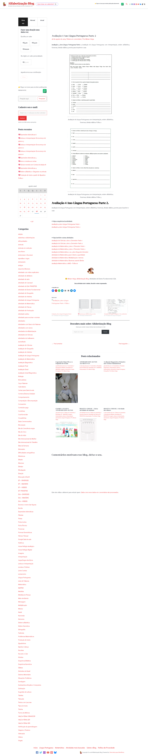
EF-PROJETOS (23, 491)
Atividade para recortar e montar (29, 317)
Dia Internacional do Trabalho (27, 442)
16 (45, 203)
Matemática (22, 584)
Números (21, 619)
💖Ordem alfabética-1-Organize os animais (32, 172)
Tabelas (20, 695)
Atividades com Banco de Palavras (29, 324)
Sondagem (21, 682)
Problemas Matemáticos (26, 636)
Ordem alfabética (24, 623)
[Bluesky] (140, 4)
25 (24, 211)
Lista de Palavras (23, 581)
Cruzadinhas (22, 418)
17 (20, 207)
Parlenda (21, 633)
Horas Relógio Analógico (26, 546)
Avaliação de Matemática (26, 359)
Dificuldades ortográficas (26, 453)
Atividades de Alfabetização (27, 331)
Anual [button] (42, 20)
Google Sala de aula (24, 539)
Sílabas (20, 668)
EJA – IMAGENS (23, 498)
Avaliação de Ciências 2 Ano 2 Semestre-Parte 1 (67, 241)
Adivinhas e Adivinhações (26, 238)
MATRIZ (21, 588)
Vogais (20, 741)
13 (32, 203)
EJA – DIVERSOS (23, 494)
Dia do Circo (22, 432)
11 (24, 203)
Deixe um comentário (74, 39)
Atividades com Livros (25, 328)
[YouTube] (138, 4)
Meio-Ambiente (23, 598)
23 (45, 207)
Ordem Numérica (24, 626)
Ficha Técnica (22, 526)
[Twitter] (40, 752)
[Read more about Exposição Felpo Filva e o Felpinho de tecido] (67, 388)
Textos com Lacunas (24, 702)
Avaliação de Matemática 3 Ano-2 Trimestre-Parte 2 (68, 249)
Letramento (22, 574)
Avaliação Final (23, 366)
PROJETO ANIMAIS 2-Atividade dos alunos (114, 409)
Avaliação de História (25, 352)
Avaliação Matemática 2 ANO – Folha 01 (65, 263)
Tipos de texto (23, 706)
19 (28, 207)
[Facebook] (132, 4)
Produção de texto (24, 640)
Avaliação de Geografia (25, 349)
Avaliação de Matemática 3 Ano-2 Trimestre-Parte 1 (68, 246)
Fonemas (21, 529)
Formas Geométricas (25, 532)
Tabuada (21, 699)
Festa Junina (22, 522)
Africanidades (22, 241)
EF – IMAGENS (23, 484)
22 (41, 207)
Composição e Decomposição (27, 401)
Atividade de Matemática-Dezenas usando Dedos (68, 261)
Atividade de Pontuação (26, 310)
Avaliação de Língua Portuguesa (28, 356)
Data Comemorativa (25, 421)
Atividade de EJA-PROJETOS (27, 286)
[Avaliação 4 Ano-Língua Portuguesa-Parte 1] (64, 306)
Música (20, 609)
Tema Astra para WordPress (117, 752)
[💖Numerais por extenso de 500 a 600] (90, 306)
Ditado (20, 460)
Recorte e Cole (23, 654)
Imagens (21, 553)
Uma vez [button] (23, 21)
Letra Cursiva (22, 571)
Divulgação (22, 470)
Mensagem (22, 602)
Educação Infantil (24, 477)
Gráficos (21, 543)
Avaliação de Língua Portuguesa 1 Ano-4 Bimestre (115, 314)
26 (28, 211)
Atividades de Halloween (26, 338)
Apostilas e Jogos (23, 258)
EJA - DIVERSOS (97, 367)
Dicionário (21, 449)
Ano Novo (21, 252)
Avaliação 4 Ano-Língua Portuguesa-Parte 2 (66, 227)
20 (32, 207)
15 (40, 203)
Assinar (22, 118)
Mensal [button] (32, 20)
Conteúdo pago (23, 408)
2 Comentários (115, 366)
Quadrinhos (22, 643)
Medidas (21, 591)
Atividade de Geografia (25, 293)
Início (36, 748)
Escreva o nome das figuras (27, 505)
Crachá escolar (23, 415)
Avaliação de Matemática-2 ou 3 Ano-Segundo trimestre (70, 252)
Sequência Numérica (25, 664)
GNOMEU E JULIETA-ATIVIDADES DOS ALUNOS (64, 409)
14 (36, 203)
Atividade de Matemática (26, 304)
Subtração (21, 688)
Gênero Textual (23, 536)
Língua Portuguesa (24, 578)
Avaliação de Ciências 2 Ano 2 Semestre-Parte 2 (67, 243)
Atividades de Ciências (25, 335)
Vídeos (20, 737)
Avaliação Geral (23, 369)
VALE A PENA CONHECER (26, 716)
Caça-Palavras (22, 383)
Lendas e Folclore (24, 567)
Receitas (21, 650)
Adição (20, 234)
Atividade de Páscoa (24, 307)
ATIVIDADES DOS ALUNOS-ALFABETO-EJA (89, 363)
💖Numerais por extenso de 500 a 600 (87, 314)
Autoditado (22, 342)
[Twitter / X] (144, 4)
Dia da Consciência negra (26, 428)
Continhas (21, 411)
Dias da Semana (23, 446)
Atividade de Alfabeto (25, 276)
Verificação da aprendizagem (27, 727)
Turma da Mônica (24, 713)
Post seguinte (124, 344)
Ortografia (21, 630)
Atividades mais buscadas (75, 748)
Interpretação (22, 557)
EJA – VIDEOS (22, 501)
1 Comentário (70, 366)
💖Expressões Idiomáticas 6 (27, 135)
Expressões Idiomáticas (25, 512)
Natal (20, 612)
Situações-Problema (24, 678)
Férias (20, 519)
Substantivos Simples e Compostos (29, 685)
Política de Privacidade (106, 748)
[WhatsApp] (130, 4)
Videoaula (21, 734)
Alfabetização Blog (21, 3)
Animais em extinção (25, 248)
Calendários (22, 387)
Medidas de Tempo (24, 595)
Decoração (21, 425)
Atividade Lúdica (23, 314)
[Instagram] (134, 4)
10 (20, 203)
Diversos (21, 463)
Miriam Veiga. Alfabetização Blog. (78, 279)
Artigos (20, 265)
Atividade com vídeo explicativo (28, 272)
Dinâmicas (21, 456)
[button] (47, 4)
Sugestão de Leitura (24, 692)
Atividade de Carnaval (25, 283)
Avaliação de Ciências (25, 345)
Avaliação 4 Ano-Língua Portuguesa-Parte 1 (66, 224)
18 (24, 207)
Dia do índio (22, 435)
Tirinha (20, 709)
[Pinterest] (136, 4)
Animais (20, 245)
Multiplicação (22, 605)
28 (37, 211)
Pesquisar (42, 99)
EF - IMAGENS (64, 414)
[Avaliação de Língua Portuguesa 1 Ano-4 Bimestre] (116, 306)
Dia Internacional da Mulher (27, 439)
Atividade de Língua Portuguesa (28, 300)
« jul (32, 221)
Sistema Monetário (24, 675)
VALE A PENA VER (24, 723)
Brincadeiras (22, 380)
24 (20, 211)
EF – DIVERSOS (23, 480)
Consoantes (22, 404)
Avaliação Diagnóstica (25, 363)
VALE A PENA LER (24, 720)
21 (36, 207)
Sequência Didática (24, 661)
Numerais (21, 616)
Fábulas (20, 515)
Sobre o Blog (91, 748)
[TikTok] (142, 4)
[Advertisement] (91, 23)
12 (28, 203)
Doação (20, 473)
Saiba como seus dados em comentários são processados (99, 492)
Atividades (21, 321)
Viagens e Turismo (24, 730)
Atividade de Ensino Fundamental (29, 290)
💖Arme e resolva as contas (27, 161)
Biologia (20, 376)
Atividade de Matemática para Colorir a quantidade (68, 255)
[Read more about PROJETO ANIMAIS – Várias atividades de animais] (88, 430)
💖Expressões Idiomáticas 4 (27, 168)
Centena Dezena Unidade (26, 394)
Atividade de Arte (24, 279)
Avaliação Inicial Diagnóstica (27, 373)
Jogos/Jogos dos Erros (25, 560)
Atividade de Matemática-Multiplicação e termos (67, 258)
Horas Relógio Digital (25, 550)
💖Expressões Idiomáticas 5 (27, 158)
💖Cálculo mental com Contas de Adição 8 (32, 165)
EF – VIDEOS (22, 487)
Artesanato (21, 262)
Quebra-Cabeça (23, 647)
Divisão (20, 467)
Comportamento (23, 397)
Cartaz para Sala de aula (26, 390)
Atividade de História (25, 297)
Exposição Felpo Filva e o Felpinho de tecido (64, 363)
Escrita (20, 508)
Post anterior (57, 344)
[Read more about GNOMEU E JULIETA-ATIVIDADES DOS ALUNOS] (67, 430)
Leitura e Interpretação (25, 564)
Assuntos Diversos (24, 269)
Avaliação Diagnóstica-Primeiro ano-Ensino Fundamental (114, 363)
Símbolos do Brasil (24, 671)
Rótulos (20, 657)
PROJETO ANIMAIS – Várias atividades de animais (89, 409)
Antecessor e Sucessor (25, 255)
